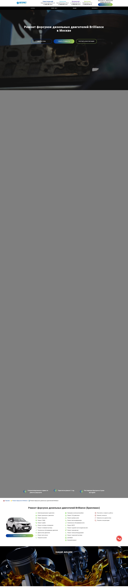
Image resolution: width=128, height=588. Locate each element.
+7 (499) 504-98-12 (87, 4)
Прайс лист (54, 8)
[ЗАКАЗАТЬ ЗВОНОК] (119, 538)
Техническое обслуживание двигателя (48, 530)
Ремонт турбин (42, 523)
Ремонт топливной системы (45, 527)
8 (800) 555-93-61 (105, 2)
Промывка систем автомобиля (75, 513)
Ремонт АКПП (71, 525)
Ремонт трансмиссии (72, 530)
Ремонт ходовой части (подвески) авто (77, 527)
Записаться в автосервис (19, 535)
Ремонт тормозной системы (74, 535)
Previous (6, 566)
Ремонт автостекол (43, 535)
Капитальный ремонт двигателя (46, 513)
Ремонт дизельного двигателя (46, 515)
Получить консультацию (105, 4)
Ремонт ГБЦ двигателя (73, 515)
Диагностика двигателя (44, 532)
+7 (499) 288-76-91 (47, 4)
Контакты (94, 8)
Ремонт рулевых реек (73, 518)
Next (121, 566)
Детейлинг (70, 537)
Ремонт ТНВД (41, 520)
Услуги (33, 8)
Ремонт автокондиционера (74, 520)
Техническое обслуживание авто (76, 523)
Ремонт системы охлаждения (45, 525)
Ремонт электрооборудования (75, 532)
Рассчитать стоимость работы (105, 513)
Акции (74, 8)
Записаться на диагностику (104, 518)
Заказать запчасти (102, 515)
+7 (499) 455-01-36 (62, 4)
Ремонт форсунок (42, 518)
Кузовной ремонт (72, 540)
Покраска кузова (42, 537)
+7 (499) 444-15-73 (75, 4)
